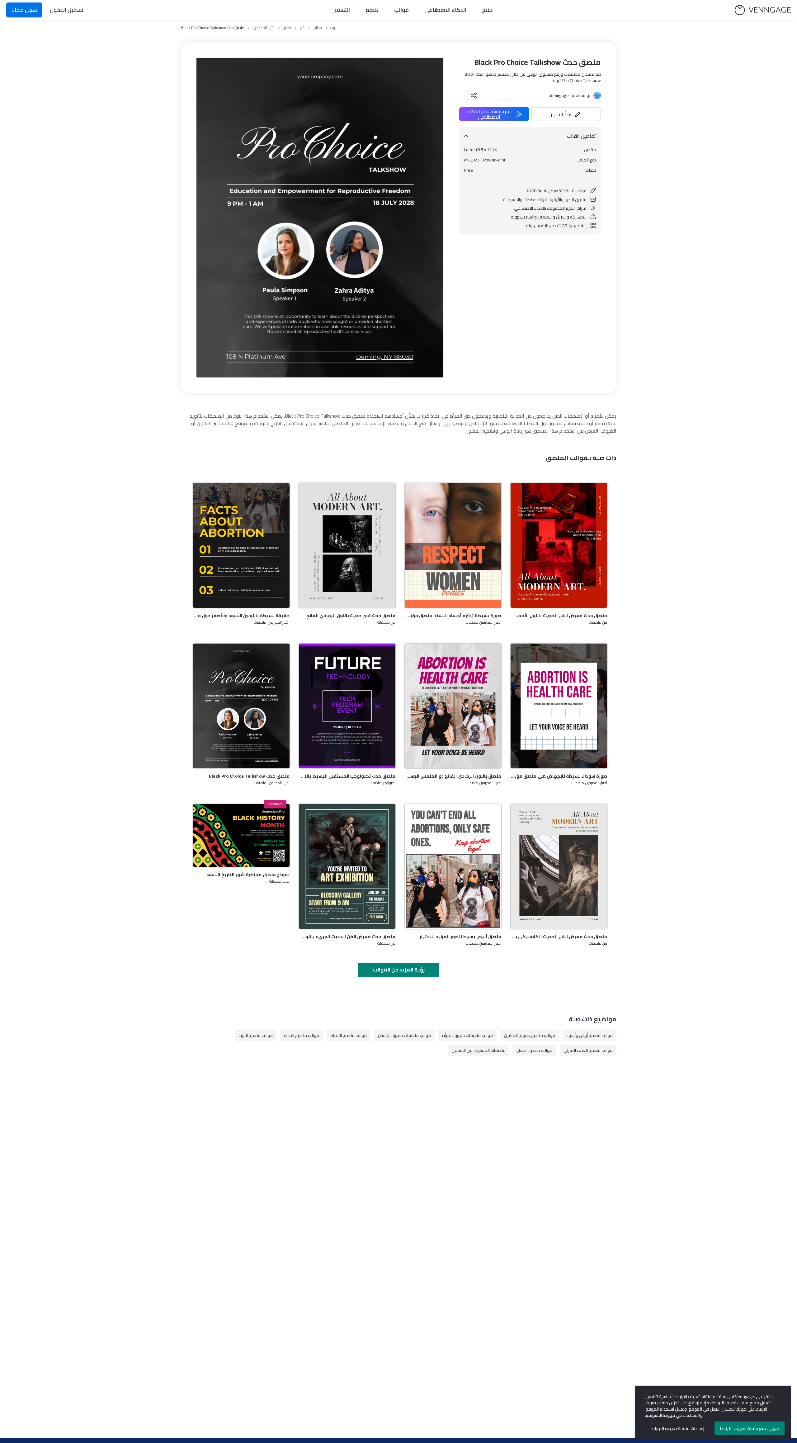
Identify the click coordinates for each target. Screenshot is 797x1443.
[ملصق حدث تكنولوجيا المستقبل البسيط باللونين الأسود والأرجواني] (347, 706)
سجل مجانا (24, 10)
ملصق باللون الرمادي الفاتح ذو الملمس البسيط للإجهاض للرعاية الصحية (453, 776)
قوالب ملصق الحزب (255, 1035)
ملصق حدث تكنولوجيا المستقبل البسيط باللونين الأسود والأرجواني (347, 776)
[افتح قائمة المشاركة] (474, 95)
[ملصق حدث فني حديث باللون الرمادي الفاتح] (347, 545)
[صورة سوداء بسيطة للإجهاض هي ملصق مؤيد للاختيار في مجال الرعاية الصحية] (559, 706)
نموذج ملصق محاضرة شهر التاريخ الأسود (248, 874)
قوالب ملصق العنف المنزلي (588, 1050)
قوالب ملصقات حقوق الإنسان (404, 1035)
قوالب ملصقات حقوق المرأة (467, 1035)
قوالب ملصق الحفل (534, 1050)
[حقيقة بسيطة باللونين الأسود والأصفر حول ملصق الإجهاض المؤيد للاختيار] (241, 545)
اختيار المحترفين (264, 27)
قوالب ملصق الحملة (348, 1035)
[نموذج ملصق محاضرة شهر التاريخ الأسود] (241, 835)
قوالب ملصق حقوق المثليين (529, 1035)
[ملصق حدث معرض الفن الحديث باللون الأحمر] (559, 545)
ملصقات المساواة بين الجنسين (478, 1050)
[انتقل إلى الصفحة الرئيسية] (763, 10)
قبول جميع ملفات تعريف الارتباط (749, 1428)
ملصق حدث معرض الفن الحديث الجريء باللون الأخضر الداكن (347, 936)
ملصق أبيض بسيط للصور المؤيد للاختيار (460, 936)
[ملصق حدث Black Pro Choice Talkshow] (241, 706)
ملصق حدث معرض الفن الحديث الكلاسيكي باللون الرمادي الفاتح (559, 936)
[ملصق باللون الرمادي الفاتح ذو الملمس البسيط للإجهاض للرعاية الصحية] (453, 706)
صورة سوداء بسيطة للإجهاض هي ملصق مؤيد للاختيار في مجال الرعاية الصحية (559, 776)
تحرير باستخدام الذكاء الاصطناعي (489, 114)
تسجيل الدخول (66, 10)
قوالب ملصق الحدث (301, 1035)
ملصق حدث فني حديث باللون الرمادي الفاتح (350, 615)
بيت (332, 27)
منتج (487, 10)
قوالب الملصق (293, 27)
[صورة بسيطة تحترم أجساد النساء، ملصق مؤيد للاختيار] (453, 545)
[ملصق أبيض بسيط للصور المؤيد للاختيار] (453, 866)
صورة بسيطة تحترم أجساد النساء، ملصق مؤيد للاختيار (453, 615)
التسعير (341, 10)
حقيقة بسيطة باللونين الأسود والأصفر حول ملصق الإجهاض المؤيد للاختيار (241, 615)
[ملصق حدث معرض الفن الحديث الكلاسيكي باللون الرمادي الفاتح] (559, 866)
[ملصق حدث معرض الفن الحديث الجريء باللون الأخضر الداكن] (347, 866)
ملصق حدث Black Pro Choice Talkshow (249, 776)
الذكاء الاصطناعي (445, 10)
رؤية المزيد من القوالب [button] (399, 969)
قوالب (401, 10)
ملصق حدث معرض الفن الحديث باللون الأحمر (561, 615)
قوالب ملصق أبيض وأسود (589, 1035)
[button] (566, 114)
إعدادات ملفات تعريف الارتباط (678, 1428)
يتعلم (372, 10)
